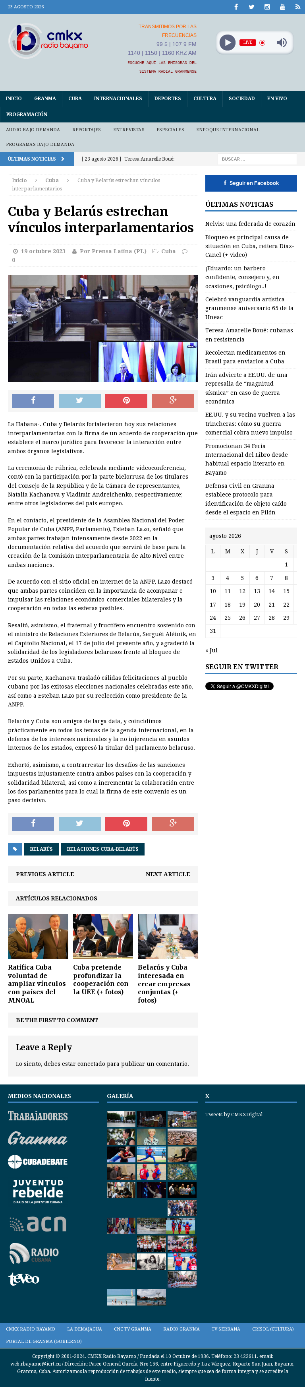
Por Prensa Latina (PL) (113, 251)
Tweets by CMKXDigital (234, 1114)
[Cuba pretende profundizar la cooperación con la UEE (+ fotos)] (103, 954)
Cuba (75, 98)
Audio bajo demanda (33, 129)
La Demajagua (84, 1329)
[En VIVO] (298, 7)
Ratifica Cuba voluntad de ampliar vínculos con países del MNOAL (37, 983)
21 (271, 604)
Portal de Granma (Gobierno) (44, 1341)
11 (227, 591)
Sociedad (242, 98)
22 (286, 604)
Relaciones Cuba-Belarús (103, 849)
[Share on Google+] (173, 401)
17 (213, 604)
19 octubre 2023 (43, 251)
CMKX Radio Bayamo (30, 1329)
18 (227, 604)
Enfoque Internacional (227, 129)
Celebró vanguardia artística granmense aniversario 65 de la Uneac (249, 308)
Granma (45, 98)
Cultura (204, 98)
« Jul (211, 650)
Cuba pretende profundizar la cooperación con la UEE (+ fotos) (101, 979)
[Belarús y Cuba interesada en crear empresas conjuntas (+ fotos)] (168, 955)
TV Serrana (226, 1329)
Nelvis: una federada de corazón (250, 224)
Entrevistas (129, 129)
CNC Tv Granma (132, 1329)
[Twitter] (252, 7)
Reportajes (86, 129)
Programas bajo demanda (40, 144)
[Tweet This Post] (80, 401)
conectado (91, 1064)
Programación (26, 114)
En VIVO (277, 98)
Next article (168, 874)
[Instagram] (267, 7)
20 (257, 604)
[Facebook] (236, 7)
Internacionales (118, 98)
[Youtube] (283, 7)
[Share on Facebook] (33, 401)
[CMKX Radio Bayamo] (48, 41)
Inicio (14, 98)
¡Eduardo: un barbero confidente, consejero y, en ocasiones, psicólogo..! (242, 277)
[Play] (227, 43)
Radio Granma (181, 1329)
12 (242, 591)
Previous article (45, 874)
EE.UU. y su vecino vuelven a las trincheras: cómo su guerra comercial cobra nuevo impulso (250, 423)
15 (286, 591)
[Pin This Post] (126, 401)
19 (242, 604)
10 (213, 591)
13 (257, 591)
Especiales (170, 129)
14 (271, 591)
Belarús (41, 849)
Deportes (167, 98)
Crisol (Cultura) (273, 1329)
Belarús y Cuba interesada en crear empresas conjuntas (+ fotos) (164, 983)
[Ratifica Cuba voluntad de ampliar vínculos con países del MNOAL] (38, 954)
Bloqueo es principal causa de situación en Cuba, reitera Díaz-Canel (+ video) (249, 246)
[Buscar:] (257, 158)
